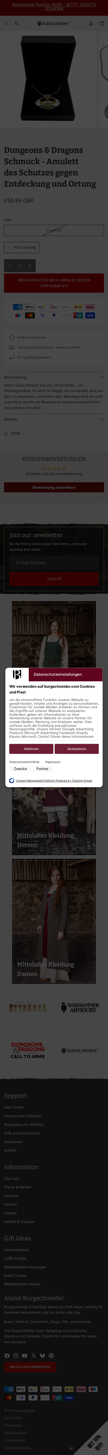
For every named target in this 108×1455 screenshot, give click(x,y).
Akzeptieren (76, 749)
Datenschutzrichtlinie (24, 762)
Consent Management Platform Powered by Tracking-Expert (54, 780)
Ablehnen (31, 749)
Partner (42, 769)
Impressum (52, 762)
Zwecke (20, 769)
